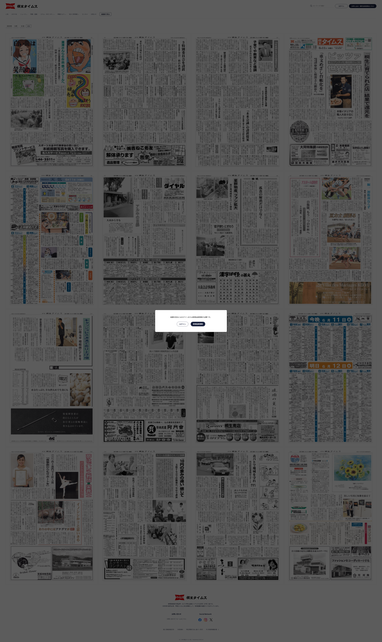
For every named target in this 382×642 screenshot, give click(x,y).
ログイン (182, 324)
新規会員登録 (198, 324)
